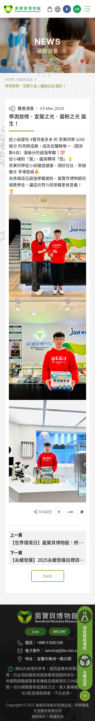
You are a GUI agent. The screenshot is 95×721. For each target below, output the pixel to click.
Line (77, 9)
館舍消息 (26, 79)
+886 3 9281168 (50, 642)
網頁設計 (39, 716)
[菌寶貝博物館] (22, 9)
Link (81, 512)
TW (58, 9)
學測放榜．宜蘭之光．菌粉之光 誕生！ (35, 85)
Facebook (67, 9)
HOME (10, 79)
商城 (50, 9)
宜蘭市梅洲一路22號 (54, 658)
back (47, 576)
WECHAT (59, 631)
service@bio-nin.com (63, 650)
